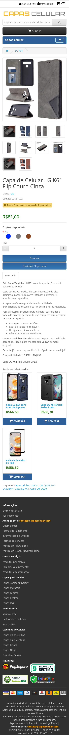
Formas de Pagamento (15, 530)
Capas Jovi (8, 603)
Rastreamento (10, 515)
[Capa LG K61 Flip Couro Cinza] (34, 89)
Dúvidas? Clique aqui (35, 266)
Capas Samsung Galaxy (15, 582)
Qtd (5, 243)
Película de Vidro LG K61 (15, 461)
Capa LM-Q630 (38, 488)
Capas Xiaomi (10, 645)
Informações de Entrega (16, 535)
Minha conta (46, 3)
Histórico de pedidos (14, 619)
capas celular (21, 485)
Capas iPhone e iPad (14, 635)
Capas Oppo (9, 650)
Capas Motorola (11, 587)
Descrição (10, 275)
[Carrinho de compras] (58, 3)
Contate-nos (28, 3)
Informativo (9, 624)
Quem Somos (10, 525)
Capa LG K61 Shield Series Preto (51, 406)
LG (12, 193)
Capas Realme (10, 597)
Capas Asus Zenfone (14, 640)
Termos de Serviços (13, 540)
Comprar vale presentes (16, 567)
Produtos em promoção (16, 572)
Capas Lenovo (10, 592)
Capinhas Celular (12, 655)
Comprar (34, 258)
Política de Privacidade (15, 545)
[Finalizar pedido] (63, 3)
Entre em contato (12, 510)
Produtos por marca (14, 561)
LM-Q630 (45, 485)
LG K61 (19, 50)
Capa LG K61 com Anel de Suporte (16, 406)
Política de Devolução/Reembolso (21, 550)
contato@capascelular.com (34, 520)
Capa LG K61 (22, 488)
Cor (6, 232)
